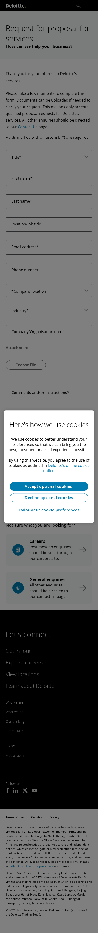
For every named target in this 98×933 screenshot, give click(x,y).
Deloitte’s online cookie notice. (66, 468)
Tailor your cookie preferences (49, 510)
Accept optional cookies (49, 486)
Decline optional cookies (49, 497)
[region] (49, 466)
